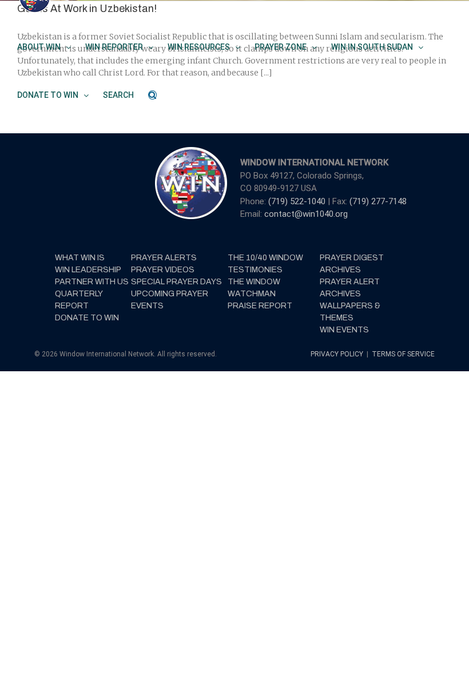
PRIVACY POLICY (338, 354)
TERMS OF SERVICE (403, 354)
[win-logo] (190, 150)
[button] (152, 95)
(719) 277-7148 (378, 201)
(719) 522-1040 (298, 201)
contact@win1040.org (306, 214)
